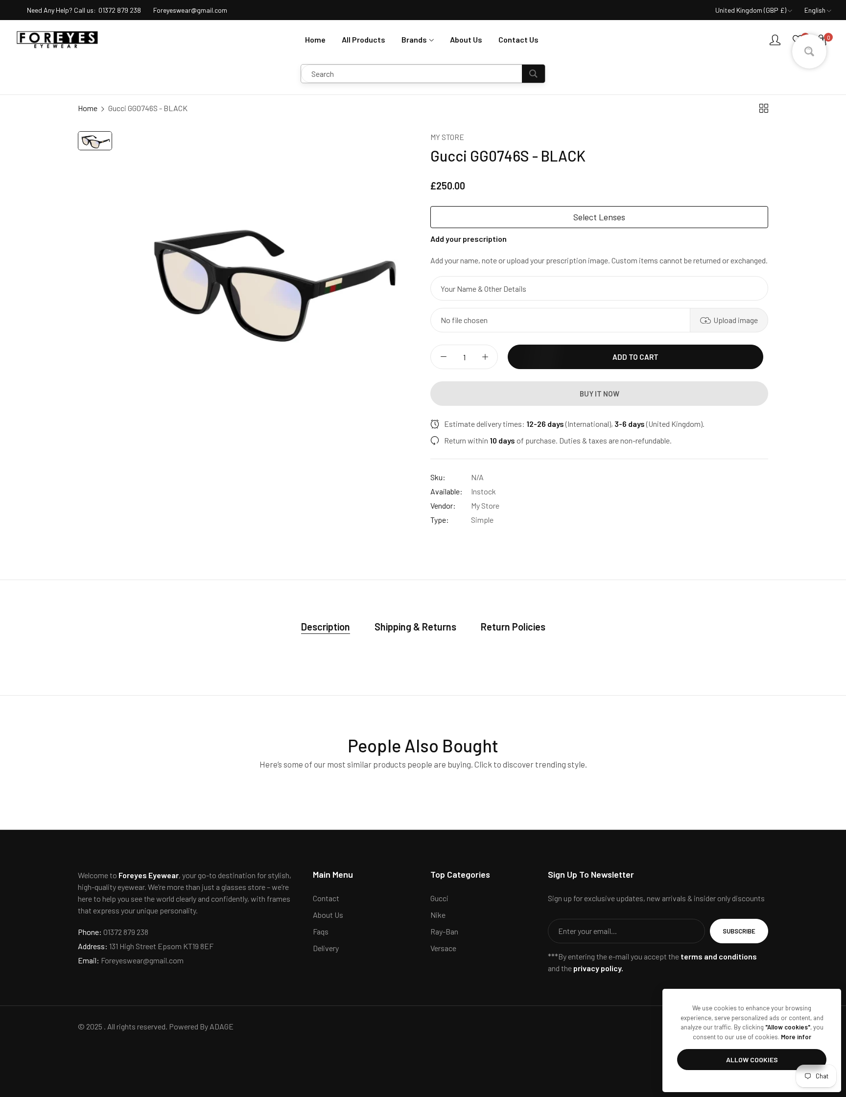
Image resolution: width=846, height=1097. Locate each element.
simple (482, 519)
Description (325, 626)
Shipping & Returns (415, 626)
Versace (443, 948)
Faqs (321, 931)
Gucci (439, 898)
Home (87, 108)
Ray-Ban (444, 931)
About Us (328, 914)
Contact (326, 898)
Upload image (735, 320)
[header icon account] (775, 39)
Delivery (326, 948)
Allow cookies (752, 1059)
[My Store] (57, 39)
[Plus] (485, 357)
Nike (438, 914)
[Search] (533, 74)
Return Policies (513, 626)
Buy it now (599, 393)
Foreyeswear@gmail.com (131, 960)
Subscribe (739, 931)
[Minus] (443, 357)
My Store (447, 136)
